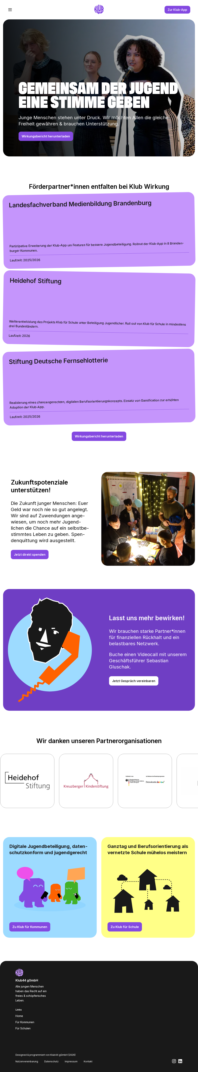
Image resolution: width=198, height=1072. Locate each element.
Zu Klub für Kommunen (29, 927)
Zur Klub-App (177, 10)
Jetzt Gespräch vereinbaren (133, 681)
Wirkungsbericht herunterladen (46, 136)
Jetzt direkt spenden (29, 554)
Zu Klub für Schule (125, 927)
